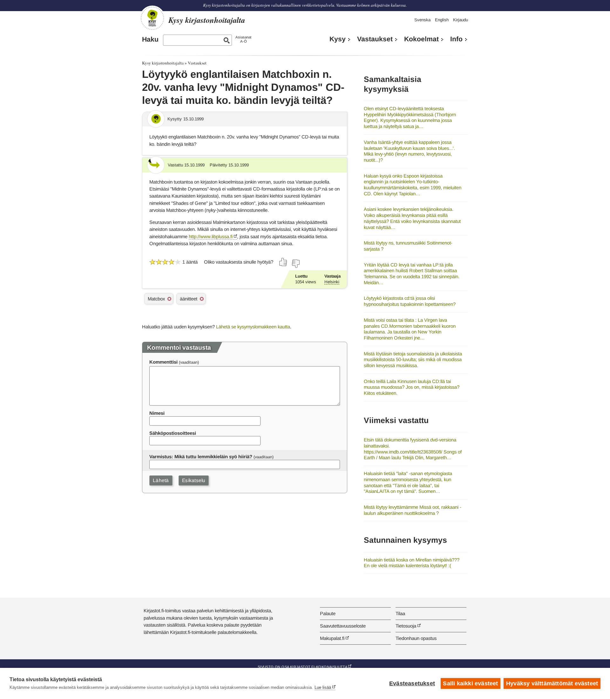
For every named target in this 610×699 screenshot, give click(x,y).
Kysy (337, 39)
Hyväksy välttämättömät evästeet (552, 683)
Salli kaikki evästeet (470, 683)
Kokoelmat (421, 39)
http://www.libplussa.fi (211, 236)
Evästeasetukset (412, 683)
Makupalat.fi (332, 638)
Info (456, 39)
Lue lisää (323, 687)
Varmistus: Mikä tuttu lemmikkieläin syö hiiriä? (200, 456)
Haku (150, 39)
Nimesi (157, 413)
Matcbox (156, 298)
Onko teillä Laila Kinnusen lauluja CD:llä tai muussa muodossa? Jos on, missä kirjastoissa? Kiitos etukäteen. (411, 387)
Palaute (328, 613)
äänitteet (188, 298)
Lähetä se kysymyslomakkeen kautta (253, 326)
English (442, 19)
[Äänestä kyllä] (283, 262)
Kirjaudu (460, 19)
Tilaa (400, 613)
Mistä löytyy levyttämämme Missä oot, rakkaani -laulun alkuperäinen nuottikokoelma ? (412, 510)
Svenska (422, 19)
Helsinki (331, 281)
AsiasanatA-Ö (243, 39)
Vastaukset (375, 39)
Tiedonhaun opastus (416, 638)
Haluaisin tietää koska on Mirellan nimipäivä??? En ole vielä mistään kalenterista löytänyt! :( (411, 562)
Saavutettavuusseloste (343, 625)
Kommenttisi (163, 362)
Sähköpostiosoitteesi (172, 433)
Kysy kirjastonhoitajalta (163, 63)
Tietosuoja (406, 625)
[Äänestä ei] (295, 263)
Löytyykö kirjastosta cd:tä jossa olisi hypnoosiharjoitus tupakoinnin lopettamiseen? (410, 301)
